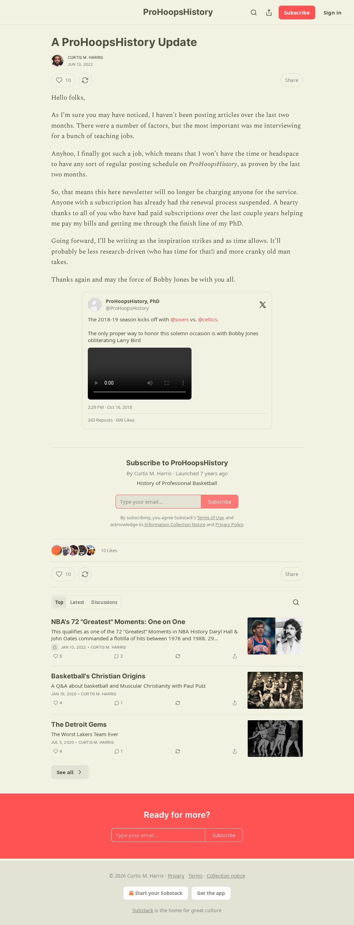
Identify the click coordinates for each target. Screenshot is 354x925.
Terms (195, 875)
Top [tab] (59, 602)
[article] (177, 639)
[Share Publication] (269, 12)
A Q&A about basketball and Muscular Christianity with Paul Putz (128, 685)
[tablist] (86, 602)
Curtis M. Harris (85, 57)
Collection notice (226, 875)
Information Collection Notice (175, 524)
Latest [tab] (77, 602)
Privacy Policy (229, 524)
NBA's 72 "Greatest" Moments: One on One (118, 622)
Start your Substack (159, 893)
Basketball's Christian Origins (98, 676)
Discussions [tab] (104, 602)
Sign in (333, 12)
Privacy (176, 875)
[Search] (254, 12)
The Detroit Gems (79, 725)
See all (65, 772)
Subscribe (297, 12)
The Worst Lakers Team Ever (84, 734)
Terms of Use (210, 517)
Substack (142, 910)
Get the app (211, 893)
